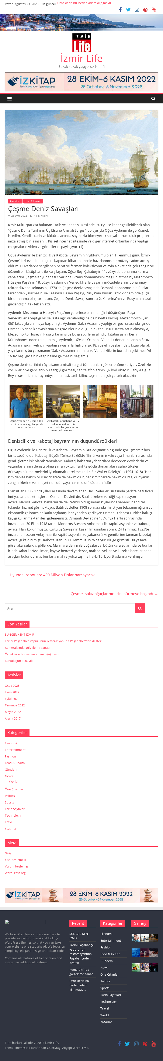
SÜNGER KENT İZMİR (19, 634)
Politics (10, 796)
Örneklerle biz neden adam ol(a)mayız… (85, 4)
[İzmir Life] (81, 16)
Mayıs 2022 (13, 712)
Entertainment (15, 750)
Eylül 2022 (12, 699)
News (9, 776)
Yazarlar (11, 829)
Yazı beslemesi (15, 860)
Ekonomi (11, 743)
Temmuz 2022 (15, 705)
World (13, 782)
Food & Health (15, 763)
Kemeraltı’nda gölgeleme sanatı (27, 648)
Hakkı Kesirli (41, 215)
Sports (9, 802)
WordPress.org (15, 873)
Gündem (15, 201)
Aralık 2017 (13, 718)
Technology (13, 815)
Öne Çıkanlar (33, 201)
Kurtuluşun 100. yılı (19, 661)
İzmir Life (81, 58)
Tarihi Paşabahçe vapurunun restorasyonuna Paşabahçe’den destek (53, 641)
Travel (9, 822)
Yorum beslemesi (17, 866)
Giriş (8, 853)
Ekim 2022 (12, 692)
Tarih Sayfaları (15, 809)
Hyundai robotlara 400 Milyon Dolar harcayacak (50, 574)
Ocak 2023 (12, 686)
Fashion (10, 756)
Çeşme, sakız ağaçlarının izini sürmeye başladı (114, 593)
